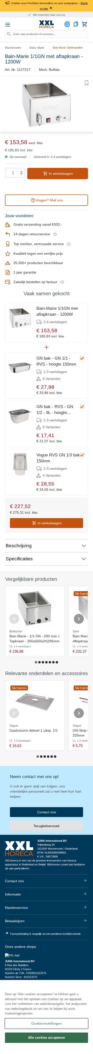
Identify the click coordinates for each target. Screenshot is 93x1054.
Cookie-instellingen (46, 1023)
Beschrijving (19, 545)
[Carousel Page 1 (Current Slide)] (36, 662)
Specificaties (19, 558)
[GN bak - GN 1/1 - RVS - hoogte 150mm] (20, 367)
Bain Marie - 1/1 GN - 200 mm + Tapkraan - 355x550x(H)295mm (34, 638)
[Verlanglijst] (76, 24)
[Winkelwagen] (84, 24)
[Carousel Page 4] (46, 662)
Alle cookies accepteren (46, 1037)
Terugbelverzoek (46, 826)
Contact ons (46, 812)
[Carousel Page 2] (39, 662)
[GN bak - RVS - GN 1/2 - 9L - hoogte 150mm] (20, 416)
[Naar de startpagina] (46, 24)
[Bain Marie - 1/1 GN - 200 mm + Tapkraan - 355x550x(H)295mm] (35, 608)
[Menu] (7, 24)
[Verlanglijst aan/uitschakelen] (86, 82)
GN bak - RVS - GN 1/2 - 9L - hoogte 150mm (54, 410)
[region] (46, 1017)
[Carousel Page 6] (53, 662)
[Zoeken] (8, 34)
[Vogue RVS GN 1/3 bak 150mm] (20, 464)
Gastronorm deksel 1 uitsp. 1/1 (33, 730)
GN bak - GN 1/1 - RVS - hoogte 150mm (56, 361)
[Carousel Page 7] (57, 662)
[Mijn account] (68, 24)
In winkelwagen (60, 174)
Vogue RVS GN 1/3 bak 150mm (58, 458)
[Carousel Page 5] (50, 662)
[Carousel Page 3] (43, 662)
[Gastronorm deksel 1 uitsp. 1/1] (35, 702)
